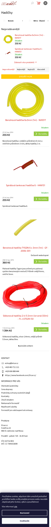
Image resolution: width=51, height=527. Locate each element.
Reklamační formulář (10, 403)
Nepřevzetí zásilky (9, 406)
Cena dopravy (7, 389)
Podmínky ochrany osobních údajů (15, 392)
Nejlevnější (21, 69)
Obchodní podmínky (9, 386)
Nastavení (24, 513)
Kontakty (5, 396)
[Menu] (45, 3)
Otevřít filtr (25, 76)
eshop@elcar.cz (11, 363)
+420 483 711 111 (12, 367)
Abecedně (41, 69)
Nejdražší (31, 69)
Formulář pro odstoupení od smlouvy (16, 410)
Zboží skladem (7, 399)
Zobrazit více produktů (24, 62)
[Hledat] (32, 3)
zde (15, 506)
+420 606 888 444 (12, 371)
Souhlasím (24, 521)
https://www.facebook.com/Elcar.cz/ (20, 375)
